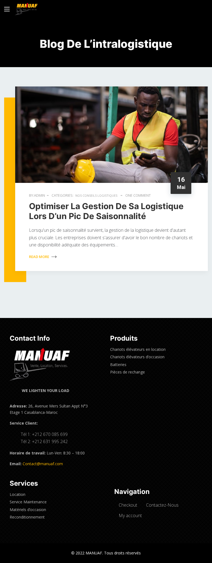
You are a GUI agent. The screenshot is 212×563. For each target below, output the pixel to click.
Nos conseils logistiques (96, 195)
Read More (39, 256)
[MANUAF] (26, 9)
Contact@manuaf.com (43, 463)
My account (130, 515)
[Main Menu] (7, 9)
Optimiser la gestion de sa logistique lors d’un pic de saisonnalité (106, 211)
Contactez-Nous (162, 505)
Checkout (128, 505)
